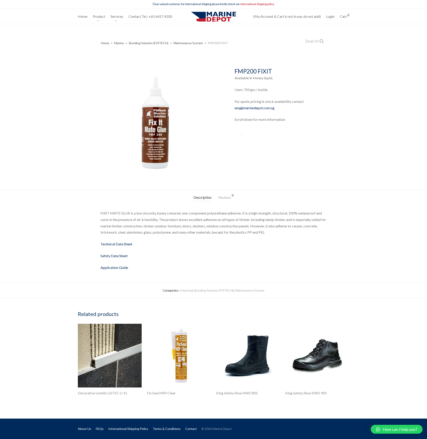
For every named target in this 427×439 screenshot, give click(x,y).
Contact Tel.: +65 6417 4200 (150, 16)
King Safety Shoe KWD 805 (237, 393)
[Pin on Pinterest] (260, 136)
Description (202, 197)
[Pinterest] (347, 428)
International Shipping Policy (128, 429)
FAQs (100, 429)
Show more (83, 399)
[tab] (202, 197)
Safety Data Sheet (114, 256)
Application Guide (114, 267)
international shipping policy (257, 4)
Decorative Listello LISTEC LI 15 (102, 393)
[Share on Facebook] (247, 136)
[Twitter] (340, 428)
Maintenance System (188, 43)
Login (330, 16)
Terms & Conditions (167, 429)
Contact (191, 429)
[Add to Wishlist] (238, 135)
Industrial (186, 290)
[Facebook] (332, 428)
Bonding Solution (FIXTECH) (148, 43)
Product (99, 16)
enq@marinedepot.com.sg (254, 108)
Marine (119, 43)
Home (82, 16)
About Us (84, 429)
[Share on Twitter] (253, 136)
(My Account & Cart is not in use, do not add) (287, 16)
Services (117, 16)
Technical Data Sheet (116, 244)
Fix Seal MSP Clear (161, 393)
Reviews (226, 196)
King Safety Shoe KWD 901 (306, 393)
